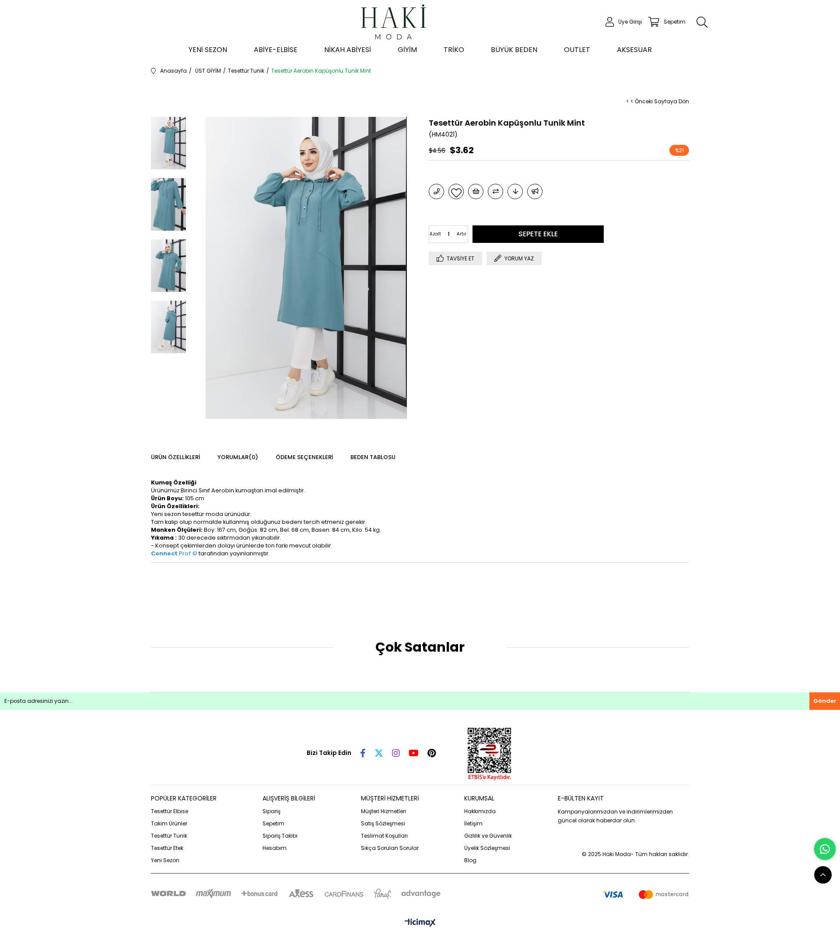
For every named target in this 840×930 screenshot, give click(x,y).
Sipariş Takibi (280, 835)
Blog (470, 860)
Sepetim (273, 823)
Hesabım (274, 848)
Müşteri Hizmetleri (383, 811)
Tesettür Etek (167, 848)
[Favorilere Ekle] (456, 191)
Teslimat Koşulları (384, 835)
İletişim (473, 823)
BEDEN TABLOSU (373, 457)
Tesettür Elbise (169, 811)
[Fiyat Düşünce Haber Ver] (515, 191)
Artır (461, 234)
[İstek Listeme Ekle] (475, 191)
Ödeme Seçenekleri (304, 457)
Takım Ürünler (169, 823)
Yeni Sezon (165, 860)
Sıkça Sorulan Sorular (390, 848)
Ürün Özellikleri (175, 457)
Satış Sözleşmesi (383, 823)
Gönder (824, 701)
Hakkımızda (480, 811)
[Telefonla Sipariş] (436, 191)
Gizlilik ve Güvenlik (488, 835)
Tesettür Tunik (169, 835)
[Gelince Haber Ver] (534, 191)
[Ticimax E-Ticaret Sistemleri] (420, 923)
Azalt (435, 234)
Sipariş (271, 811)
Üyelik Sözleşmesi (487, 848)
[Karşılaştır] (495, 191)
